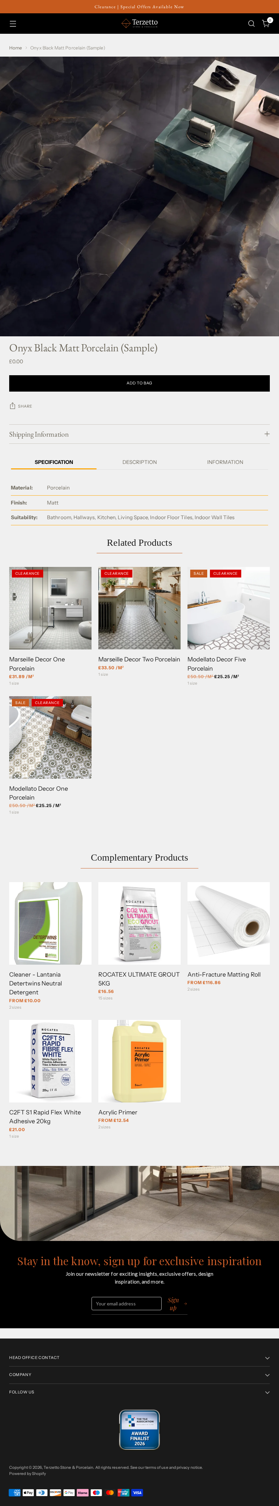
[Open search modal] (252, 23)
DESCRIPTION (139, 462)
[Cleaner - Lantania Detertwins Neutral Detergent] (50, 923)
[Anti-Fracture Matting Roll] (228, 923)
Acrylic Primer (117, 1112)
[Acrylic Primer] (139, 1061)
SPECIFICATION (54, 462)
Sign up (173, 1304)
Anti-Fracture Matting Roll (224, 974)
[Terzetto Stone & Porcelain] (139, 23)
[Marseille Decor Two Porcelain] (139, 608)
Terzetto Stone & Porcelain (68, 1467)
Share (25, 406)
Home (15, 47)
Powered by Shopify (27, 1473)
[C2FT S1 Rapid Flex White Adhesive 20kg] (50, 1061)
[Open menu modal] (13, 23)
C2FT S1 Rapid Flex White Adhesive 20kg (45, 1117)
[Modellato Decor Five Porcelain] (228, 608)
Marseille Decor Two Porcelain (139, 659)
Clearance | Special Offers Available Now (139, 7)
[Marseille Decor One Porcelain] (50, 608)
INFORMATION (225, 462)
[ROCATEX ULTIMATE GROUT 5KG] (139, 923)
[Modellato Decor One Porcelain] (50, 737)
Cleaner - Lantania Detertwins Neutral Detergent (35, 983)
